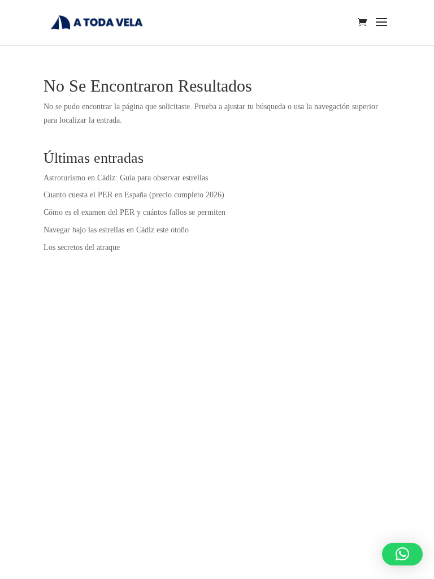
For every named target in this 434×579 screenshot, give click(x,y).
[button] (402, 554)
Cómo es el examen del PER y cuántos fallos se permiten (134, 212)
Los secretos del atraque (82, 247)
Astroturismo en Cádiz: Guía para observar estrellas (126, 178)
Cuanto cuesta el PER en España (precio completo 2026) (134, 195)
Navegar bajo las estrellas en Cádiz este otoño (116, 230)
